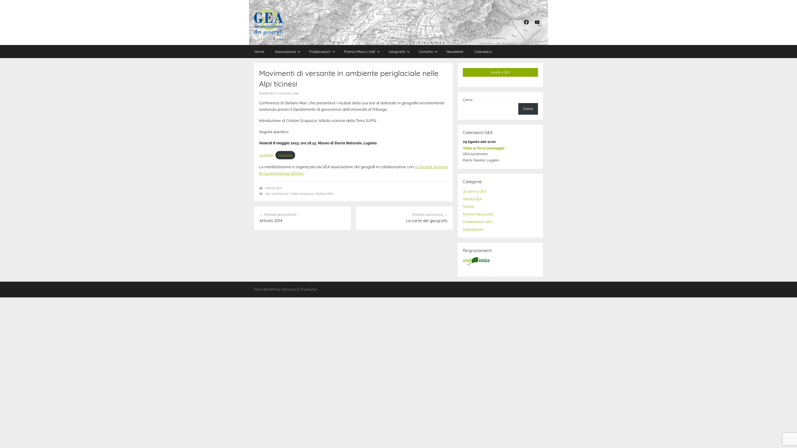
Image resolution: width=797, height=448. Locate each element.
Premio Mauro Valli (359, 51)
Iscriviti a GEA (500, 72)
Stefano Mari (324, 194)
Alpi (267, 194)
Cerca (467, 100)
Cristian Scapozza (301, 194)
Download (285, 155)
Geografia (397, 51)
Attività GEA (273, 188)
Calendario (483, 51)
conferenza (280, 194)
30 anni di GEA (474, 191)
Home (259, 51)
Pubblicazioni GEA (477, 222)
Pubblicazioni (320, 51)
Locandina (266, 155)
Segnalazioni (473, 229)
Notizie (468, 207)
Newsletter (455, 51)
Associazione (285, 51)
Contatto (426, 51)
